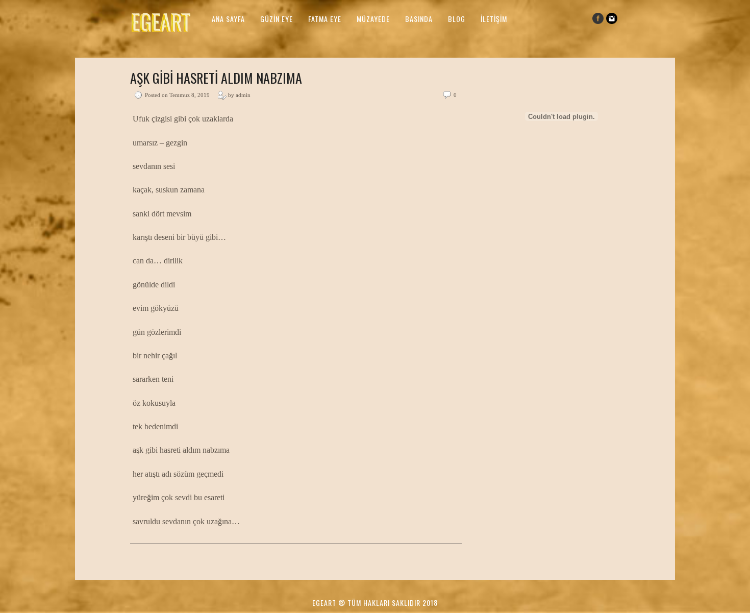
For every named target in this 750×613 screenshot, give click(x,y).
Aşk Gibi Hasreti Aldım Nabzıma (216, 78)
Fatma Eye (324, 18)
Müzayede (373, 18)
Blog (456, 18)
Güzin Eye (276, 18)
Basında (419, 18)
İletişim (494, 18)
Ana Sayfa (228, 18)
